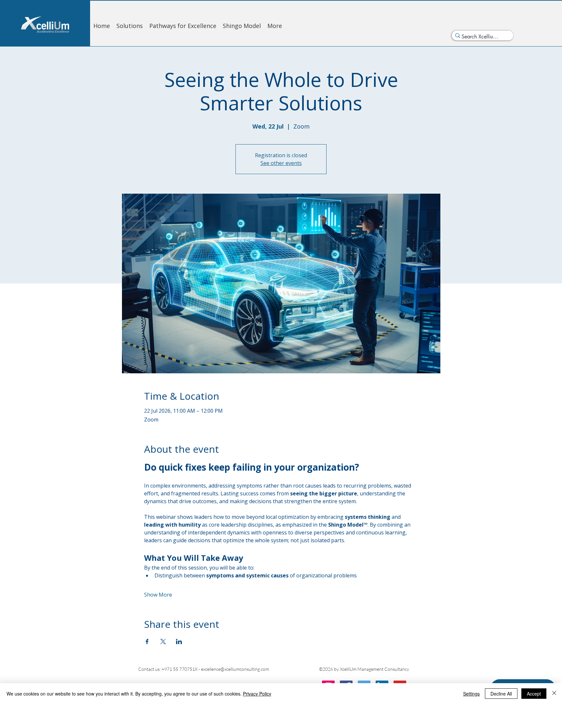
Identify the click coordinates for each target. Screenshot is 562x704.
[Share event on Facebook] (147, 641)
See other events (281, 163)
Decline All (501, 693)
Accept (534, 693)
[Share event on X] (163, 641)
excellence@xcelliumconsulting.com (235, 669)
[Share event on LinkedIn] (179, 641)
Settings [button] (471, 693)
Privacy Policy (257, 693)
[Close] (554, 693)
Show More (158, 594)
